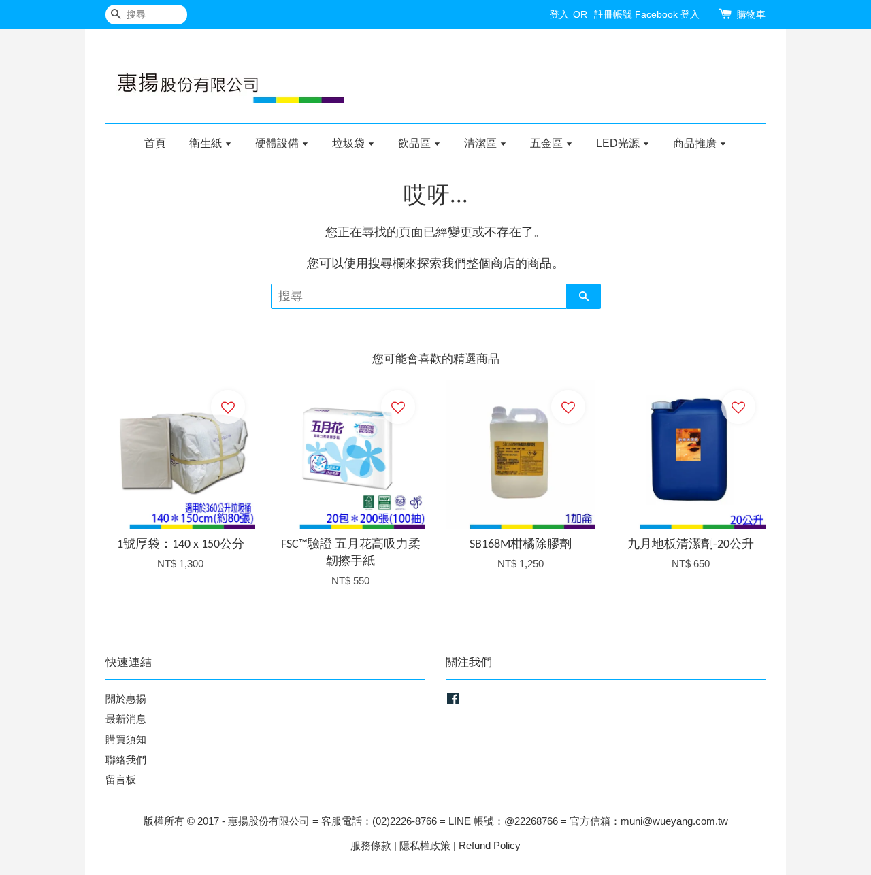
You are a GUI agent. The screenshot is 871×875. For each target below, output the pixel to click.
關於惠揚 (125, 698)
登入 (559, 14)
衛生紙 (207, 143)
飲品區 (415, 143)
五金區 (547, 143)
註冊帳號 (613, 14)
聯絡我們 (125, 759)
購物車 (751, 14)
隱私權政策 (424, 845)
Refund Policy (490, 845)
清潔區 (481, 143)
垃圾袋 (349, 143)
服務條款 (370, 845)
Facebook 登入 (667, 14)
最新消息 (125, 719)
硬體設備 (278, 143)
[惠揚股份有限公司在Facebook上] (453, 700)
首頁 (155, 143)
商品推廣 (696, 143)
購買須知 (125, 739)
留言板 (120, 779)
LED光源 (619, 143)
